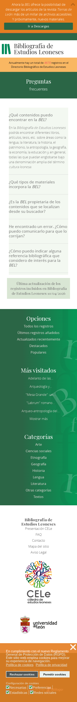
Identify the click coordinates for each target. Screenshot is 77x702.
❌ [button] (73, 647)
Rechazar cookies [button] (22, 674)
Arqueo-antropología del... (41, 411)
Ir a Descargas (38, 26)
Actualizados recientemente (38, 339)
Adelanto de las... (40, 378)
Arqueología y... (41, 386)
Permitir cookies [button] (54, 674)
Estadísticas (18, 692)
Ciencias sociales (39, 451)
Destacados (38, 346)
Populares (38, 352)
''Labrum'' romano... (40, 403)
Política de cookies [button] (19, 665)
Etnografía (39, 457)
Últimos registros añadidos (38, 332)
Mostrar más (39, 418)
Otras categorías (38, 490)
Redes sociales (45, 692)
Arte (38, 444)
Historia (38, 470)
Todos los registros (38, 326)
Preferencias (42, 687)
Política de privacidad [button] (51, 665)
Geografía (38, 464)
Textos (38, 496)
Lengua (38, 477)
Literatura (38, 483)
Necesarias (18, 687)
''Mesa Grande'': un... (41, 394)
